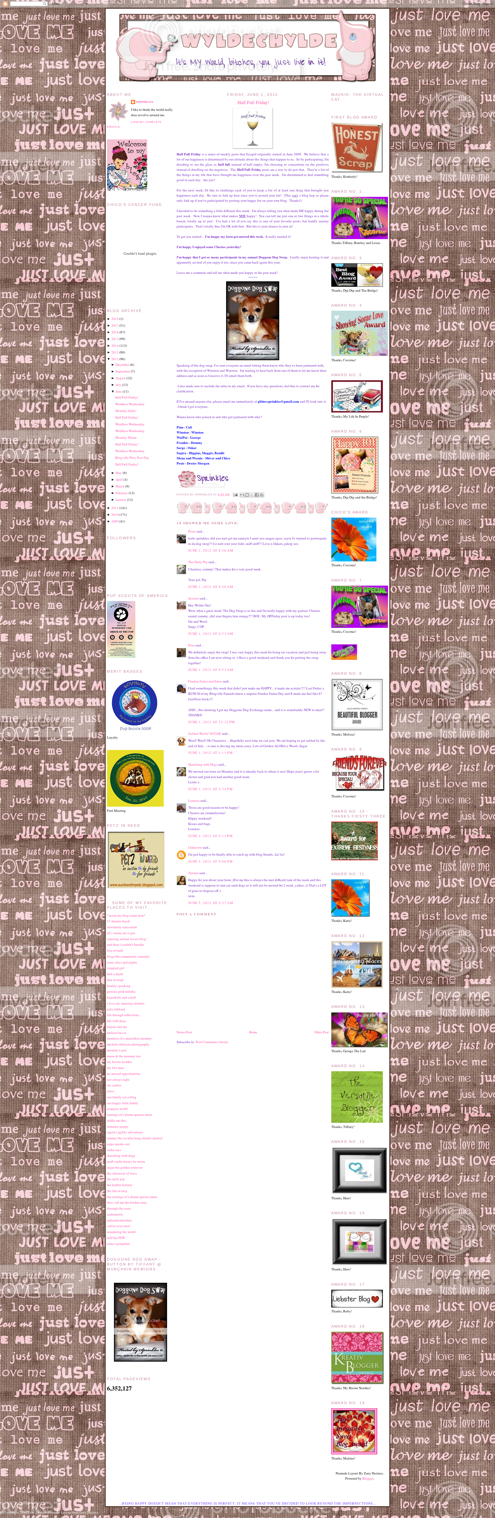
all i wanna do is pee (121, 933)
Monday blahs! (125, 410)
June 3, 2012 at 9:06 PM (210, 861)
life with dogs (116, 1020)
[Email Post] (235, 494)
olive (110, 1091)
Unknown (195, 847)
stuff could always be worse (126, 1161)
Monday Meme (126, 437)
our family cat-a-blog (121, 1097)
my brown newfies (119, 1061)
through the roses (119, 1208)
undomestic (115, 1214)
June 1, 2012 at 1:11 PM (210, 752)
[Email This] (242, 494)
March (120, 486)
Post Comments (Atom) (212, 1042)
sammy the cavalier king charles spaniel (134, 1138)
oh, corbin (114, 1085)
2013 (115, 352)
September (123, 371)
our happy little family (122, 1103)
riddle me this (116, 1120)
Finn (191, 645)
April (119, 479)
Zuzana (193, 873)
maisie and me (117, 1026)
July (118, 384)
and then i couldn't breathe (125, 944)
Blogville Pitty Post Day (132, 457)
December (122, 364)
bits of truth (115, 950)
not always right (118, 1079)
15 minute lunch (118, 921)
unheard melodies (119, 1220)
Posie (192, 531)
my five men (115, 1067)
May (119, 472)
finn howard (115, 979)
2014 (115, 345)
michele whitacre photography (128, 1044)
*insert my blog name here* (126, 915)
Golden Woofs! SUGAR (204, 733)
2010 (115, 514)
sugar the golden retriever (125, 1167)
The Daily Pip (198, 562)
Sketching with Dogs (202, 764)
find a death (115, 974)
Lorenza (194, 800)
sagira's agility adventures (125, 1132)
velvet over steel (118, 1226)
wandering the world (121, 1231)
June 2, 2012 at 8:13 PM (210, 835)
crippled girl (115, 968)
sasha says (114, 1150)
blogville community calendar (128, 956)
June (119, 391)
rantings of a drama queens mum (129, 1114)
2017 (115, 325)
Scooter (193, 598)
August (121, 378)
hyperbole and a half (121, 997)
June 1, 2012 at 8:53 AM (210, 633)
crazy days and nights (122, 962)
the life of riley (117, 1190)
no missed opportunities (124, 1073)
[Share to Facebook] (256, 494)
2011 (115, 507)
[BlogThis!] (247, 494)
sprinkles (144, 101)
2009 (115, 521)
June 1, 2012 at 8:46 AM (210, 586)
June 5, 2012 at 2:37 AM (210, 902)
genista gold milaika (121, 991)
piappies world (117, 1108)
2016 (115, 332)
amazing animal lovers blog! (127, 939)
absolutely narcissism (122, 927)
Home (253, 1032)
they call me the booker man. (127, 1202)
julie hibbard (116, 1009)
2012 (115, 359)
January (121, 499)
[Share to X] (251, 494)
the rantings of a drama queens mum (132, 1196)
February (122, 493)
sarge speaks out (118, 1144)
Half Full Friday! (253, 102)
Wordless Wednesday (130, 404)
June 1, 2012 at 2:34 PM (210, 789)
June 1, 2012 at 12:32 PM (211, 722)
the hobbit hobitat (119, 1185)
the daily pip (116, 1179)
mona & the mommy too (124, 1056)
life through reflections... (124, 1015)
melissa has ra (116, 1032)
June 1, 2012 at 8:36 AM (210, 550)
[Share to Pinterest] (261, 494)
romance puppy (118, 1126)
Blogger (367, 1478)
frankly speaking (118, 985)
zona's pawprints (118, 1243)
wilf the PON (116, 1237)
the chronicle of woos (122, 1173)
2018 (115, 318)
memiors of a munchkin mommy (129, 1038)
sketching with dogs (121, 1155)
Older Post (321, 1032)
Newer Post (184, 1032)
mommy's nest (117, 1050)
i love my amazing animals (125, 1003)
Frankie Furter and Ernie (205, 681)
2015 (115, 338)
